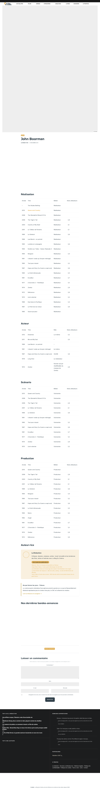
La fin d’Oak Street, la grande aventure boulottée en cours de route (22, 733)
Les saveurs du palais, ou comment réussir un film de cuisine (20, 724)
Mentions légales (78, 766)
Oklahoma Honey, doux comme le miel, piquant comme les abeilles (21, 721)
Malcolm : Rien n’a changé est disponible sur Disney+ (45, 565)
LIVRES (68, 3)
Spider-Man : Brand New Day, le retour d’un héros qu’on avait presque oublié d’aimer (24, 728)
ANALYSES (58, 3)
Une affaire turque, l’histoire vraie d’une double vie (17, 717)
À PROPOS (86, 3)
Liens (81, 767)
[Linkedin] (87, 1)
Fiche (22, 135)
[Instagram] (82, 1)
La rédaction (55, 766)
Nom (50, 681)
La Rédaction (24, 142)
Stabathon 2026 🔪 (57, 755)
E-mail (34, 688)
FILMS (29, 3)
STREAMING (47, 3)
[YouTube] (85, 1)
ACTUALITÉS (19, 3)
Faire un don (75, 767)
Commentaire (50, 665)
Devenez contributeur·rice (66, 766)
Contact (86, 767)
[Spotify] (94, 1)
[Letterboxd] (92, 1)
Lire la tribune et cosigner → (32, 593)
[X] (80, 1)
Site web (65, 688)
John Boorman (49, 648)
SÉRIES (38, 3)
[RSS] (96, 1)
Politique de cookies (66, 767)
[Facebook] (78, 1)
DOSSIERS (76, 3)
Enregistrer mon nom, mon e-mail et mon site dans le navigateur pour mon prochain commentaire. (51, 694)
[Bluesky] (89, 1)
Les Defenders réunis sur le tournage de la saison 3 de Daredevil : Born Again (51, 568)
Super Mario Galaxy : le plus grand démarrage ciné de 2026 (47, 567)
